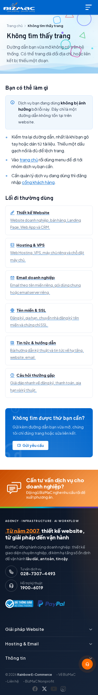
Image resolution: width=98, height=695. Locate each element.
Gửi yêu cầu (33, 445)
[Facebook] (35, 688)
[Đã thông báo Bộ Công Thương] (18, 604)
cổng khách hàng (38, 182)
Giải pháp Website (24, 629)
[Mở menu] (89, 7)
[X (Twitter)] (44, 688)
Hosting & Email (22, 643)
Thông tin (15, 658)
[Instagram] (63, 688)
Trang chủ (14, 26)
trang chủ (29, 159)
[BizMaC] (20, 7)
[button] (87, 664)
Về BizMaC (67, 674)
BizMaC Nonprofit (39, 681)
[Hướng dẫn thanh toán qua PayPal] (51, 603)
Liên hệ (13, 681)
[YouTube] (53, 688)
